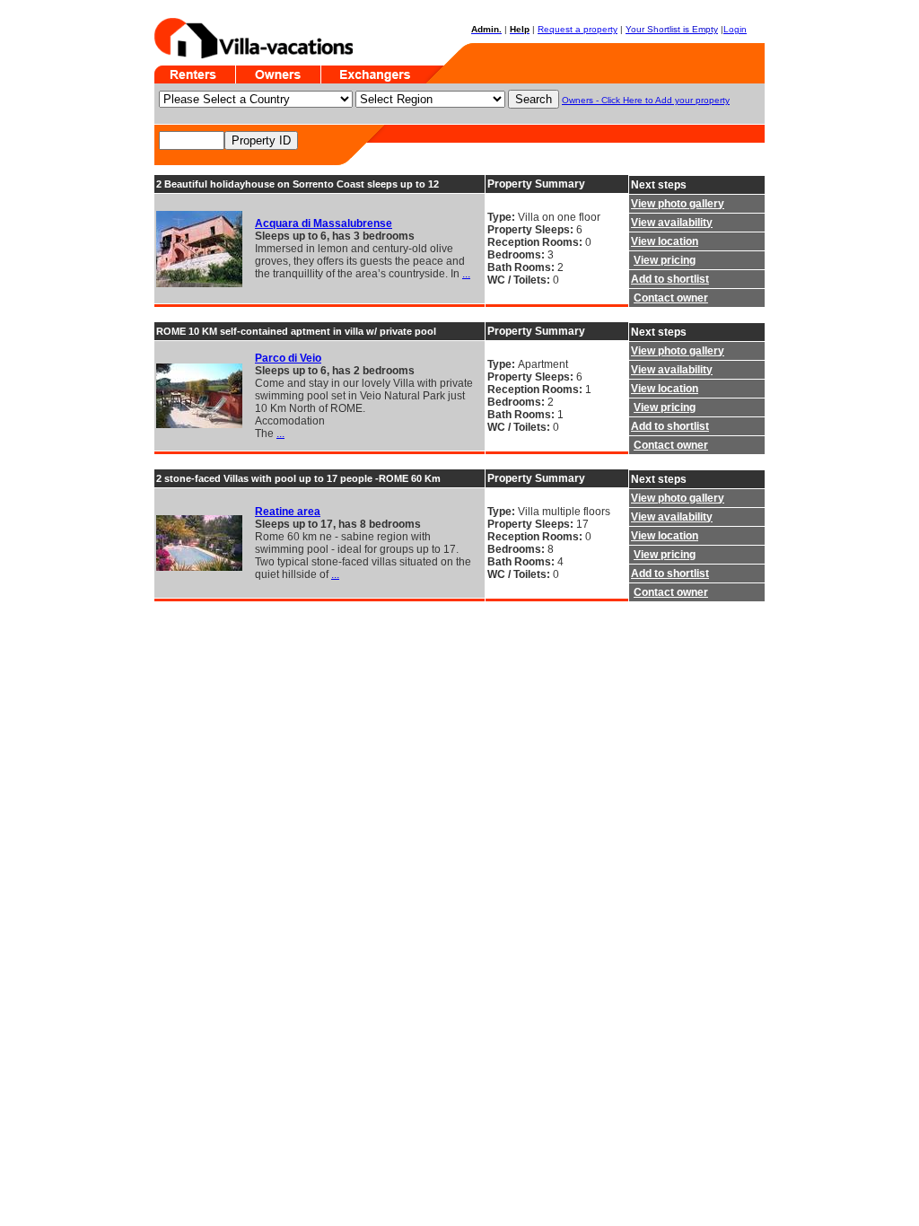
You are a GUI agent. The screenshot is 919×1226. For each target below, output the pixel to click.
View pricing (665, 260)
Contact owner (671, 298)
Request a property (577, 29)
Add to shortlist (670, 279)
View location (664, 241)
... (466, 273)
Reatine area (287, 511)
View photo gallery (677, 203)
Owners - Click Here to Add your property (646, 100)
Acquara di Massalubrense (323, 223)
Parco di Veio (288, 358)
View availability (672, 222)
